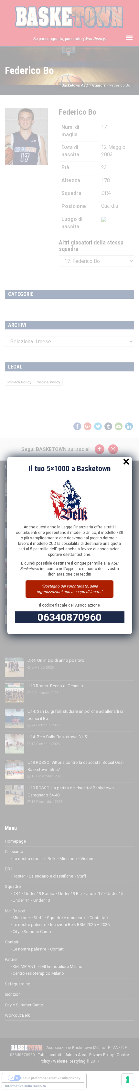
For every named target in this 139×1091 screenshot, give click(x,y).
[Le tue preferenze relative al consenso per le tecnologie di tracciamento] (128, 1080)
